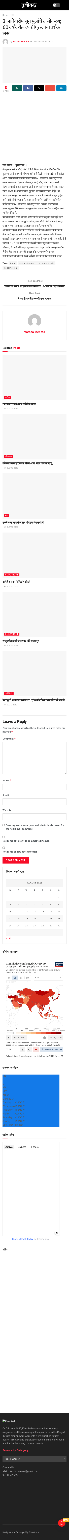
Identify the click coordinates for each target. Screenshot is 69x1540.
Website (7, 810)
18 (18, 918)
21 (42, 918)
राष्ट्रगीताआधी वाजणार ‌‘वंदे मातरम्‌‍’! (21, 641)
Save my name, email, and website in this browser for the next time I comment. (35, 827)
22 (51, 918)
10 (10, 911)
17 (10, 918)
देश (13, 15)
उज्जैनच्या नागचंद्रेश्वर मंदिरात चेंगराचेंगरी (23, 522)
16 (59, 911)
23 (59, 918)
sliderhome (11, 575)
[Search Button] (65, 5)
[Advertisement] (34, 129)
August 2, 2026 (10, 705)
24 (10, 925)
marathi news (26, 263)
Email (7, 795)
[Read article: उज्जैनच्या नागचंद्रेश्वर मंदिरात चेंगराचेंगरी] (34, 496)
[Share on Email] (50, 88)
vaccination (10, 268)
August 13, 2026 (11, 586)
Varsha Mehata (21, 41)
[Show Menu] (4, 5)
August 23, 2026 (11, 409)
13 (34, 911)
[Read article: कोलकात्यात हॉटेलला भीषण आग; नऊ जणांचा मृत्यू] (34, 436)
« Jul (8, 938)
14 (42, 911)
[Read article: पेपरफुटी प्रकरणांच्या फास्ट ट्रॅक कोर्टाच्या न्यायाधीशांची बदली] (34, 673)
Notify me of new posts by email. (20, 851)
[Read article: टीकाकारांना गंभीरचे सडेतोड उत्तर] (34, 377)
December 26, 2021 (43, 41)
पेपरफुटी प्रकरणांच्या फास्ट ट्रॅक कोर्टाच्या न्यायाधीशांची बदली (34, 700)
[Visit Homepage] (29, 5)
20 (34, 918)
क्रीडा (7, 397)
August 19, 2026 (11, 468)
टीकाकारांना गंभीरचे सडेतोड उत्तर (19, 404)
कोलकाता (8, 456)
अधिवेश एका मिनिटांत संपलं (16, 581)
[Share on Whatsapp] (17, 88)
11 (18, 911)
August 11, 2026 (11, 646)
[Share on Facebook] (28, 88)
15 (51, 911)
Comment (9, 738)
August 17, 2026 (11, 527)
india (13, 263)
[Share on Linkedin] (61, 88)
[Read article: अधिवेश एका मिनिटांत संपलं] (34, 555)
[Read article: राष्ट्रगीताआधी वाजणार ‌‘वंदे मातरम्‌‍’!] (34, 614)
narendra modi (46, 263)
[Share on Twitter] (39, 88)
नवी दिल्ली (9, 693)
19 (26, 918)
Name (7, 780)
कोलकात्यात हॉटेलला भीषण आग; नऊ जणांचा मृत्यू (27, 463)
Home (5, 15)
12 (26, 911)
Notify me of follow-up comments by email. (26, 841)
